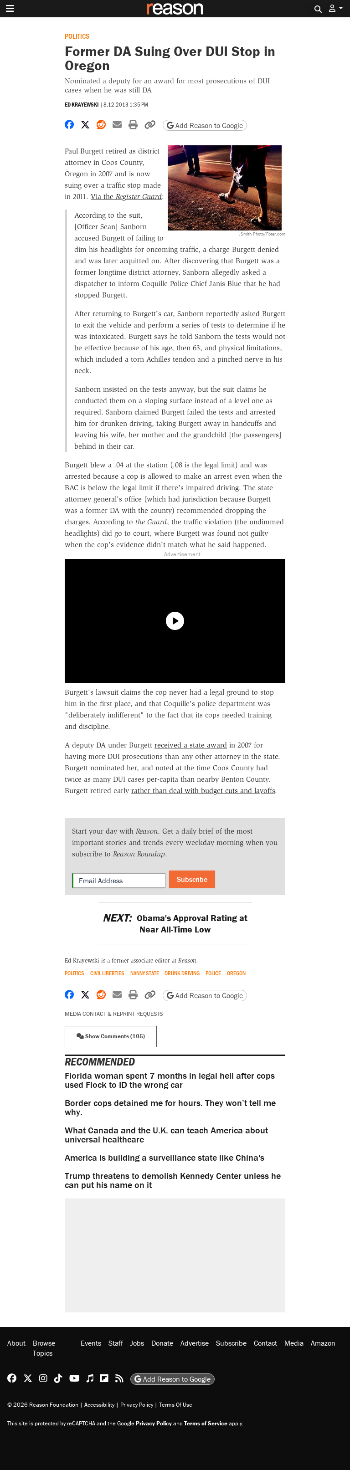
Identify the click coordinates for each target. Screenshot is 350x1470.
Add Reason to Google (208, 125)
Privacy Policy (136, 1405)
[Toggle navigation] (10, 8)
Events (91, 1342)
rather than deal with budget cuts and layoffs (203, 790)
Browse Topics (44, 1347)
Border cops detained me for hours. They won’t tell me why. (170, 1107)
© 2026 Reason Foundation (42, 1405)
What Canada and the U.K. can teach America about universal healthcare (166, 1134)
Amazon (323, 1342)
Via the (126, 196)
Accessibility (99, 1405)
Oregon (236, 973)
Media (294, 1342)
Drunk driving (182, 973)
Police (213, 973)
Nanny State (144, 973)
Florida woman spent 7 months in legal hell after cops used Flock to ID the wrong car (170, 1080)
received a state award (190, 745)
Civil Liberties (107, 973)
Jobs (137, 1342)
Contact (265, 1342)
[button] (336, 8)
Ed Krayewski (82, 104)
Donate (162, 1342)
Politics (77, 36)
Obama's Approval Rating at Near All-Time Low (175, 923)
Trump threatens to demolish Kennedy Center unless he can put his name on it (173, 1180)
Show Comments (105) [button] (114, 1036)
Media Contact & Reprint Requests (114, 1014)
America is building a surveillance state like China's (164, 1157)
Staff (115, 1342)
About (16, 1342)
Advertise (194, 1342)
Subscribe (192, 879)
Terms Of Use (175, 1405)
